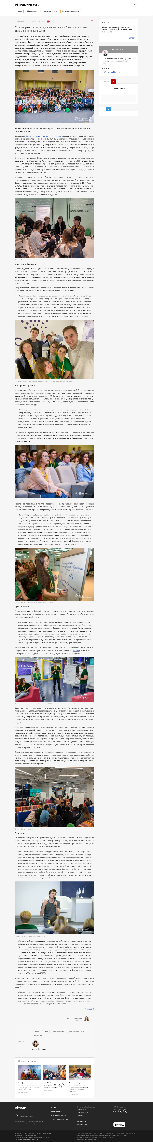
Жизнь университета (70, 11)
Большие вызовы (58, 1031)
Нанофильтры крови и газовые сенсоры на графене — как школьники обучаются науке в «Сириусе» (28, 1086)
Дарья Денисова (39, 1049)
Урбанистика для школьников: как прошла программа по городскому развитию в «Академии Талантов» (78, 1087)
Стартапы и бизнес (49, 11)
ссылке (76, 650)
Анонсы (106, 22)
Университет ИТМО (120, 88)
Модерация (38, 1035)
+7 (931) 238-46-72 (82, 1113)
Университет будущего (76, 1031)
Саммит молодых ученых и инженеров (43, 136)
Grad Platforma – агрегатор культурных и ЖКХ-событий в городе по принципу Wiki (54, 1085)
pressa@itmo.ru (81, 1124)
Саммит (36, 1031)
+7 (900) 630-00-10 (82, 1110)
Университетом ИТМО (44, 1134)
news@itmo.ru (114, 72)
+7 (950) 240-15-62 (82, 1116)
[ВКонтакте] (91, 20)
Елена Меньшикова (74, 1018)
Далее (131, 38)
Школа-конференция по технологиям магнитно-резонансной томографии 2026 (117, 28)
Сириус (46, 1031)
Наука (19, 11)
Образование (32, 11)
